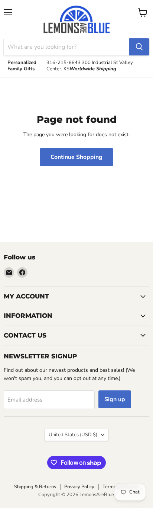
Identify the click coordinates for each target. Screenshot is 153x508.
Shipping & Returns (35, 486)
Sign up (114, 399)
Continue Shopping (76, 157)
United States (73, 434)
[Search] (139, 46)
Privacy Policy (79, 486)
